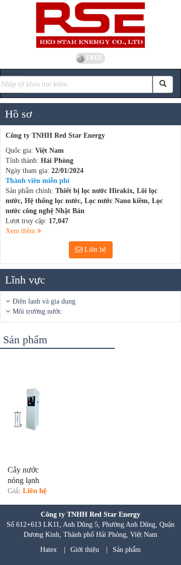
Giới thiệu (84, 549)
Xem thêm (21, 231)
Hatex (48, 549)
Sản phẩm (127, 549)
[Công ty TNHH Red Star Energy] (90, 25)
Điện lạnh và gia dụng (44, 301)
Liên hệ (94, 249)
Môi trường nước (37, 311)
